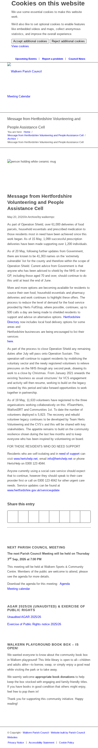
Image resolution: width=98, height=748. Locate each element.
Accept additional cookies (30, 41)
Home (27, 132)
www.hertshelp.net (26, 458)
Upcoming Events (26, 58)
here (10, 341)
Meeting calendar (18, 588)
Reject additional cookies (68, 41)
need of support (69, 453)
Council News (77, 58)
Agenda (65, 583)
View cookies (20, 46)
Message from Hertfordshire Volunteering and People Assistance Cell (45, 135)
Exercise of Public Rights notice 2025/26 (34, 624)
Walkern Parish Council (36, 732)
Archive (12, 138)
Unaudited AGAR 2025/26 (24, 617)
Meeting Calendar (18, 96)
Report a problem (52, 58)
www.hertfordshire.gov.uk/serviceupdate (33, 490)
